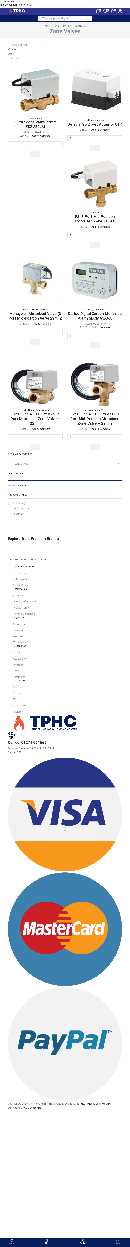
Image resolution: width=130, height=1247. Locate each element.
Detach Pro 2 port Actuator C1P (95, 124)
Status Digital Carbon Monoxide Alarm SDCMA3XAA (95, 315)
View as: (12, 49)
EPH (88, 120)
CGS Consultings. (33, 1107)
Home (46, 25)
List (10, 53)
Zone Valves (35, 118)
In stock (18, 503)
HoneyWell (28, 309)
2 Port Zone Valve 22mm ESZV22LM (35, 124)
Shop (56, 25)
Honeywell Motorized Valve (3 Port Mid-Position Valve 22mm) (35, 315)
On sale (18, 513)
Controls (79, 25)
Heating (66, 25)
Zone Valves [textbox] (63, 463)
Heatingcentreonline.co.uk (95, 1103)
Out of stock (21, 508)
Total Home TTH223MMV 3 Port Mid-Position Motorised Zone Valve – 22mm (94, 419)
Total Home (28, 410)
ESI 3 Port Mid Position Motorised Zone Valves (95, 218)
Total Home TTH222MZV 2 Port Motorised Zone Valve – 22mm (35, 419)
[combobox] (65, 464)
